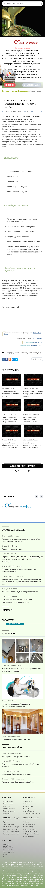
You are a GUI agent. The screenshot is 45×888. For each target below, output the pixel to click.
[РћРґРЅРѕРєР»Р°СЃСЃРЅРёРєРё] (10, 359)
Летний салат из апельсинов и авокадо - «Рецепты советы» (32, 445)
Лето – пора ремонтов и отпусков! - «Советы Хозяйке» (20, 765)
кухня (30, 352)
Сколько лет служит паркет (13, 549)
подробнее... (22, 79)
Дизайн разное (30, 836)
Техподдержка (8, 852)
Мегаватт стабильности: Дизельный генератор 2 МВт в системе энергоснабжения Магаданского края (22, 581)
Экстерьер (28, 801)
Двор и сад (29, 827)
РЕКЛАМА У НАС (8, 847)
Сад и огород (8, 804)
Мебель (27, 804)
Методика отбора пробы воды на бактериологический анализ (16, 705)
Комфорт (9, 352)
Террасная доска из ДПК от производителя (20, 592)
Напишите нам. (37, 342)
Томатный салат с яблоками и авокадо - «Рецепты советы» (10, 445)
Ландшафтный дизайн (32, 834)
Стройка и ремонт (9, 801)
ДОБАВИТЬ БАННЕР (15, 624)
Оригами (6, 822)
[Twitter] (16, 359)
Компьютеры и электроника (12, 827)
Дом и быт (7, 806)
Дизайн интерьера (31, 831)
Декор (27, 822)
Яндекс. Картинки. (37, 338)
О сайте (6, 854)
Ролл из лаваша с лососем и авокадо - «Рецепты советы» (31, 419)
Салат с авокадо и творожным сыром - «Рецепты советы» (10, 419)
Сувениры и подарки (10, 829)
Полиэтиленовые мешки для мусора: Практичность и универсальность (17, 600)
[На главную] (25, 42)
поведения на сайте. (36, 345)
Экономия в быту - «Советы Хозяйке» (17, 774)
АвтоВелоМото (30, 811)
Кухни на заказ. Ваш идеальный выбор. (18, 782)
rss (4, 857)
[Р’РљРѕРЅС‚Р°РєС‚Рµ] (3, 359)
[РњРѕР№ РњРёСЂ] (13, 359)
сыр (39, 352)
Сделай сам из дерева (33, 813)
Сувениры (6, 813)
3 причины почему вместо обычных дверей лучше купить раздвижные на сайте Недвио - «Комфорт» (22, 559)
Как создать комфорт (9, 91)
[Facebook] (6, 359)
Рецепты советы (9, 811)
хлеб (35, 352)
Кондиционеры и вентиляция (13, 834)
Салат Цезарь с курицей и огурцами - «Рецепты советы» (33, 393)
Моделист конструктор (11, 831)
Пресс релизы (8, 850)
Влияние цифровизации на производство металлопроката (19, 570)
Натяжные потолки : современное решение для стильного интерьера (21, 669)
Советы (27, 809)
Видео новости (23, 91)
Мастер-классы (30, 824)
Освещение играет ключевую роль (16, 739)
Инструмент (29, 806)
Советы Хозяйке (20, 352)
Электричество (8, 824)
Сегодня (6, 845)
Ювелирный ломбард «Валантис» (16, 756)
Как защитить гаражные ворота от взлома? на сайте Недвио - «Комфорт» (21, 540)
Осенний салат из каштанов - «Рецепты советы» (10, 393)
